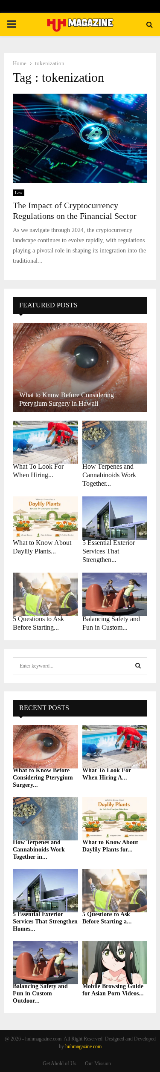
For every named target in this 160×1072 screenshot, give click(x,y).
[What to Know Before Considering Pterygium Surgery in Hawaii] (80, 367)
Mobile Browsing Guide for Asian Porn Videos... (113, 990)
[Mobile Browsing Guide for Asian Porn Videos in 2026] (115, 962)
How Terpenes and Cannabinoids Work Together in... (39, 849)
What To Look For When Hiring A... (106, 774)
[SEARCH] (138, 665)
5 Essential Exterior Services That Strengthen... (108, 551)
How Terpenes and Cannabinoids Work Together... (109, 475)
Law (18, 192)
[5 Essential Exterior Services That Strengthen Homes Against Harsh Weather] (115, 518)
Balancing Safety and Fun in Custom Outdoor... (40, 993)
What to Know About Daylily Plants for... (110, 846)
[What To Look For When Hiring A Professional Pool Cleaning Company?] (45, 442)
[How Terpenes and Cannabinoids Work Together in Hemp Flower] (115, 442)
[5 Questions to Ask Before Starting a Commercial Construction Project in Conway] (45, 594)
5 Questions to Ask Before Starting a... (107, 918)
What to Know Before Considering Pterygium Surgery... (43, 777)
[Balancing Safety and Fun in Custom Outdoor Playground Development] (115, 594)
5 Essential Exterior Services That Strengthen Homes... (45, 921)
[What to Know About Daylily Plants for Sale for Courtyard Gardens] (45, 518)
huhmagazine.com (83, 1046)
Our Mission (98, 1063)
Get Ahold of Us (59, 1063)
